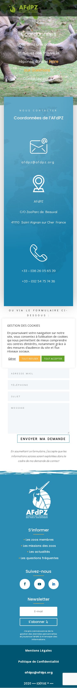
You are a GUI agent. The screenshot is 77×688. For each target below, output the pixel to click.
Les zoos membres (40, 540)
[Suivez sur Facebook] (25, 584)
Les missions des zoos (39, 546)
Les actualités (39, 552)
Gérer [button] (12, 358)
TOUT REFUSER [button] (30, 358)
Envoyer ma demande (43, 438)
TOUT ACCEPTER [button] (53, 358)
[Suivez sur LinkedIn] (53, 584)
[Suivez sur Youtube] (39, 584)
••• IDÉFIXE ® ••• (42, 683)
